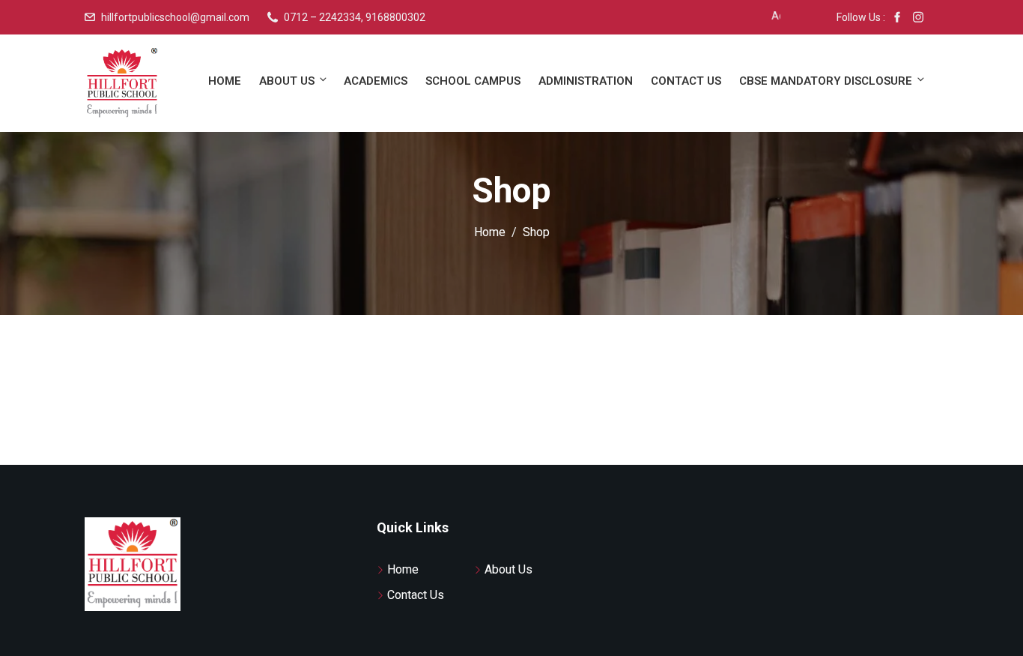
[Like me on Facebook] (897, 17)
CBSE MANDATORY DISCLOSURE (825, 81)
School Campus (472, 81)
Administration (585, 81)
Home (224, 81)
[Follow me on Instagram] (918, 17)
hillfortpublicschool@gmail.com (175, 17)
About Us (287, 81)
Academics (375, 81)
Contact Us (686, 81)
